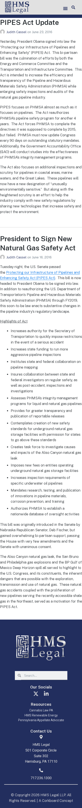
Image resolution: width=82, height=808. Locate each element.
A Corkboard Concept (56, 801)
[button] (65, 8)
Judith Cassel (16, 32)
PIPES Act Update (29, 22)
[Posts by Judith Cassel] (3, 32)
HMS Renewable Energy (41, 715)
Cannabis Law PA (41, 710)
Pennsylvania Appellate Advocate (41, 720)
